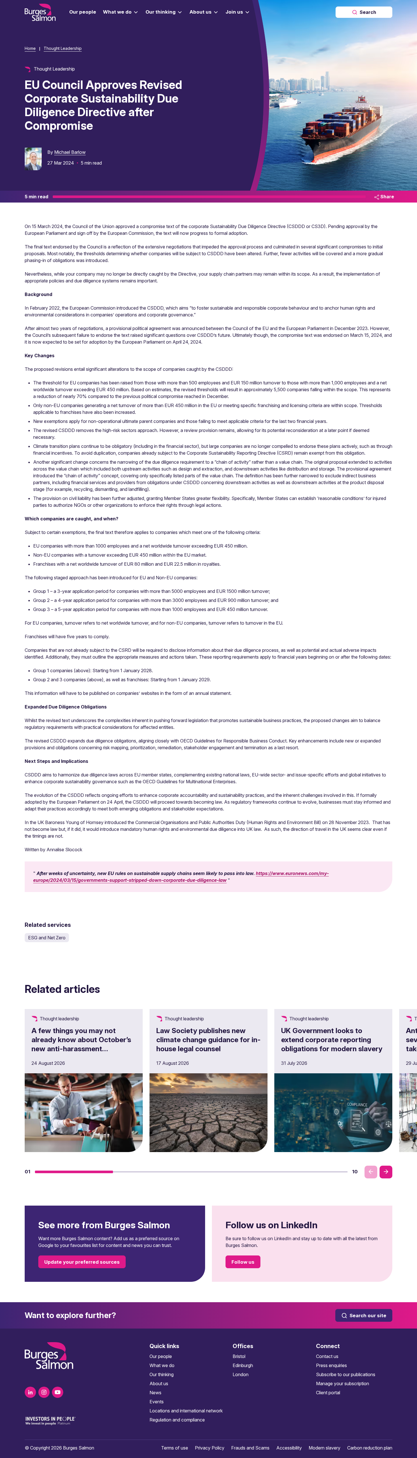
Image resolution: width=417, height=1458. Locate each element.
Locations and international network (186, 1411)
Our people (160, 1356)
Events (156, 1401)
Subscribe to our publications (345, 1374)
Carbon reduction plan (369, 1448)
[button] (74, 1172)
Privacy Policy (209, 1448)
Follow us (242, 1262)
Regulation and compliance (177, 1420)
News (155, 1392)
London (240, 1374)
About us (158, 1383)
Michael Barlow (70, 152)
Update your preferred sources (82, 1262)
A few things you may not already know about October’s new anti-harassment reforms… (81, 1044)
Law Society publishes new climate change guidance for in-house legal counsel (208, 1039)
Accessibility (289, 1448)
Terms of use (174, 1448)
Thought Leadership (63, 48)
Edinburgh (243, 1365)
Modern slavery (324, 1448)
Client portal (328, 1392)
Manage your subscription (342, 1383)
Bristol (239, 1356)
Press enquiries (331, 1365)
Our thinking (161, 1374)
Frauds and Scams (250, 1448)
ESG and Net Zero (47, 937)
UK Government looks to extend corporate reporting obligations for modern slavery (331, 1039)
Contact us (327, 1356)
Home (30, 48)
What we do (161, 1365)
